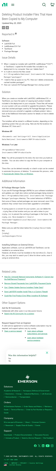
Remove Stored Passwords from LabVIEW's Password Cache (27, 283)
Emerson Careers (38, 422)
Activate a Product (12, 438)
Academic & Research (12, 390)
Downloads (8, 434)
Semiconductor (11, 397)
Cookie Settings (36, 463)
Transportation (24, 397)
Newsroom (9, 425)
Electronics (9, 393)
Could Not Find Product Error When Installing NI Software (26, 295)
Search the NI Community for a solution (19, 313)
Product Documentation (23, 434)
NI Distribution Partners (12, 406)
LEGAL (6, 463)
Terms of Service (17, 409)
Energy (19, 393)
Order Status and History (33, 406)
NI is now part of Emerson (13, 422)
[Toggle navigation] (13, 4)
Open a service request (13, 331)
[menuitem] (44, 5)
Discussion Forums (42, 434)
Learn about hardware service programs (35, 338)
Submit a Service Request (31, 438)
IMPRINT (14, 463)
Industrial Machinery (31, 393)
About (27, 422)
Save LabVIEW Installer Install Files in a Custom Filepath (26, 291)
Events (37, 425)
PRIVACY (23, 463)
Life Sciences (47, 393)
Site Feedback (48, 438)
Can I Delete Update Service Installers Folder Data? (23, 287)
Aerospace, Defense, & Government (36, 390)
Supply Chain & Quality (24, 425)
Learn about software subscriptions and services (37, 332)
